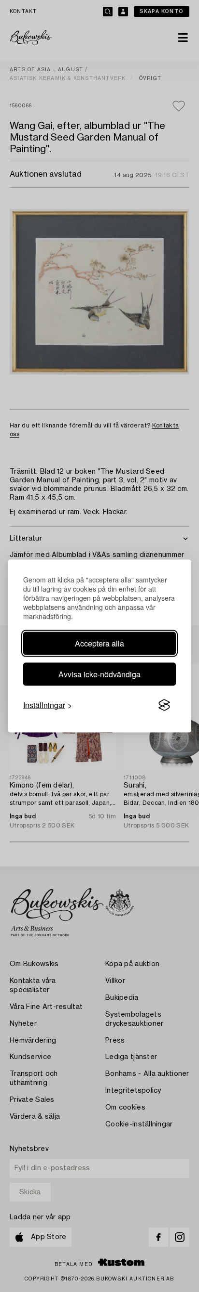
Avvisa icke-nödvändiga (99, 674)
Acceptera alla (99, 643)
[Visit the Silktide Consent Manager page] (164, 705)
